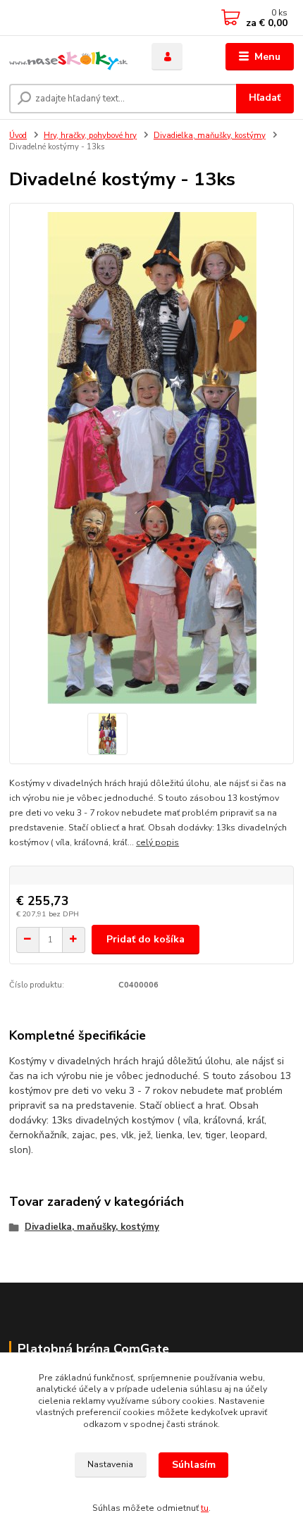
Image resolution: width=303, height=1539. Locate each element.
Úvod (18, 135)
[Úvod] (68, 56)
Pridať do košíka (145, 939)
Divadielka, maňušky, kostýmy (210, 135)
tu (205, 1508)
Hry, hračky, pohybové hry (90, 135)
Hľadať (264, 97)
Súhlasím (194, 1464)
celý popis (157, 842)
